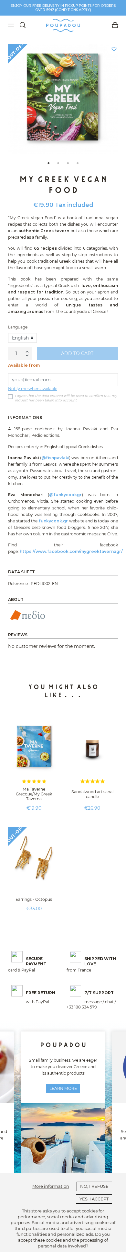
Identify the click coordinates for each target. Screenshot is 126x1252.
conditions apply (73, 10)
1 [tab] (48, 162)
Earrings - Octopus (34, 899)
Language (17, 327)
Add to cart (77, 353)
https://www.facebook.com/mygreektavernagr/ (71, 551)
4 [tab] (77, 162)
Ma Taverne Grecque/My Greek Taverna (34, 794)
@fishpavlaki (55, 457)
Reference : (19, 583)
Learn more (63, 1088)
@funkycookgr (65, 494)
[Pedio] (27, 615)
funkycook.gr (53, 521)
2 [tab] (58, 162)
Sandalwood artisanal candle (92, 794)
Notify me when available (32, 388)
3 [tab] (68, 162)
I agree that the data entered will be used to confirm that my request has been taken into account (66, 398)
